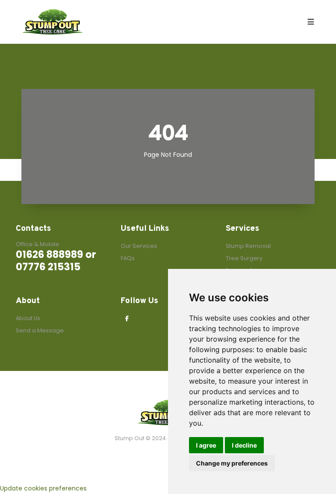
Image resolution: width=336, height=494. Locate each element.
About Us (28, 318)
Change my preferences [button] (232, 463)
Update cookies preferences (43, 488)
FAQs (128, 258)
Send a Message (40, 330)
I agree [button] (206, 445)
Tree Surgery (244, 258)
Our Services (139, 246)
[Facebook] (127, 319)
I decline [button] (244, 445)
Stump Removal (248, 246)
